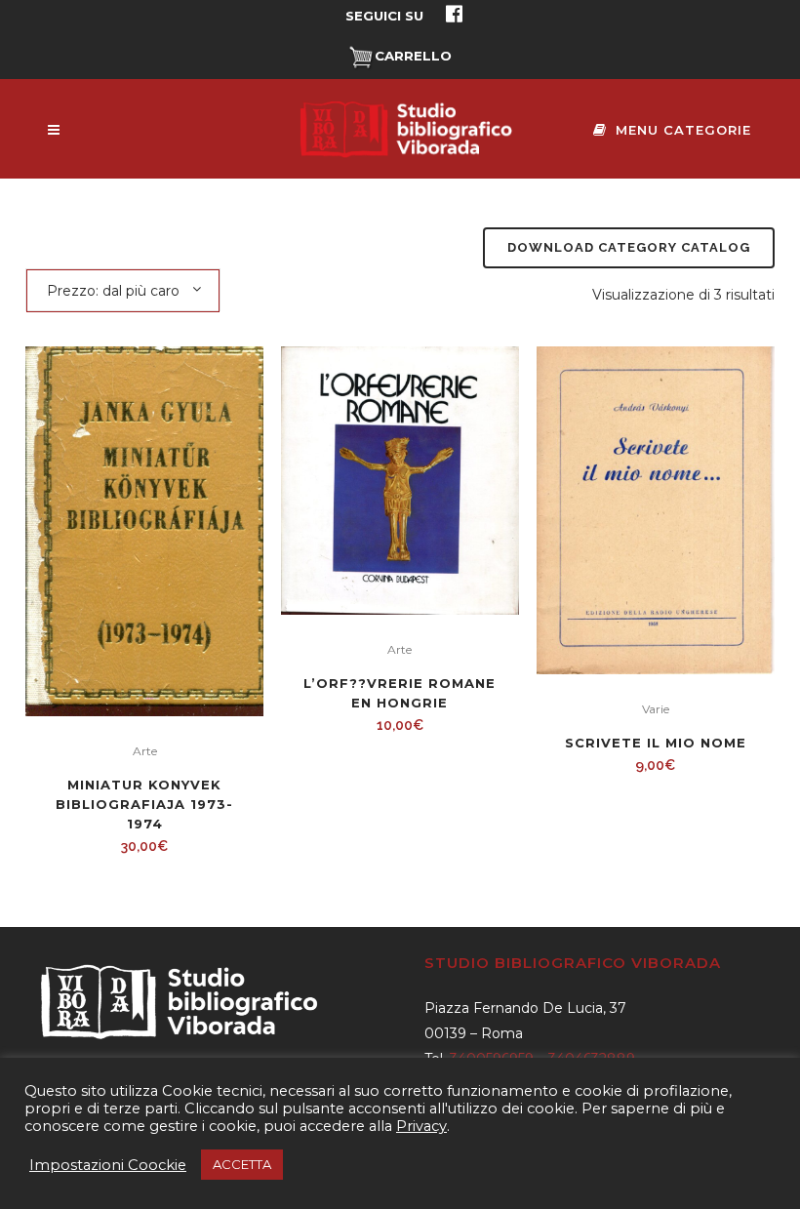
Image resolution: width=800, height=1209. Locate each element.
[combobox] (122, 289)
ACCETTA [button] (242, 1164)
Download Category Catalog (628, 247)
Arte (145, 751)
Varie (655, 709)
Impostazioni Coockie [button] (107, 1165)
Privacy (421, 1126)
